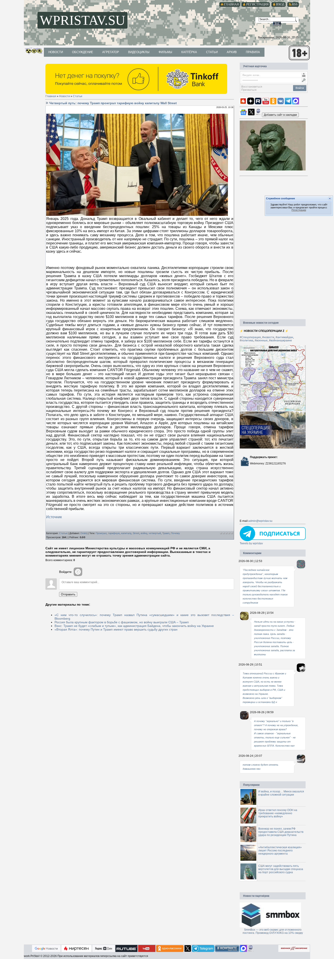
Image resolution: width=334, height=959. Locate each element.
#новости (268, 337)
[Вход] (78, 571)
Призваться (249, 89)
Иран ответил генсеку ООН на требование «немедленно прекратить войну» (277, 813)
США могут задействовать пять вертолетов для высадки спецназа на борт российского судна (280, 869)
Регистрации (299, 210)
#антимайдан (284, 337)
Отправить (68, 594)
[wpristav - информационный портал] (280, 114)
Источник (54, 517)
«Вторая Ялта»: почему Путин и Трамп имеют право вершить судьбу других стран (116, 629)
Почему (175, 533)
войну (144, 533)
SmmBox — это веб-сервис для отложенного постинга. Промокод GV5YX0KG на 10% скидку (273, 931)
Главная (50, 96)
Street (136, 533)
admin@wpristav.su (260, 521)
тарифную (114, 533)
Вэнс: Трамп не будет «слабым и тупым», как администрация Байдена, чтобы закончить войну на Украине (134, 626)
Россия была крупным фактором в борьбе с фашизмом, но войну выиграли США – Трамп (122, 622)
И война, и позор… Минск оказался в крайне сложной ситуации (281, 793)
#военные (261, 340)
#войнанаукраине (280, 340)
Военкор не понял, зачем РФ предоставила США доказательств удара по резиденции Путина (280, 832)
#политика (246, 340)
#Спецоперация (250, 337)
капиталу (126, 533)
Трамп (165, 533)
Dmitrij (83, 533)
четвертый (155, 533)
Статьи (77, 96)
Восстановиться (251, 86)
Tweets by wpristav (251, 543)
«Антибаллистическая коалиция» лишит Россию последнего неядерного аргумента (280, 850)
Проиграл (101, 533)
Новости (64, 96)
